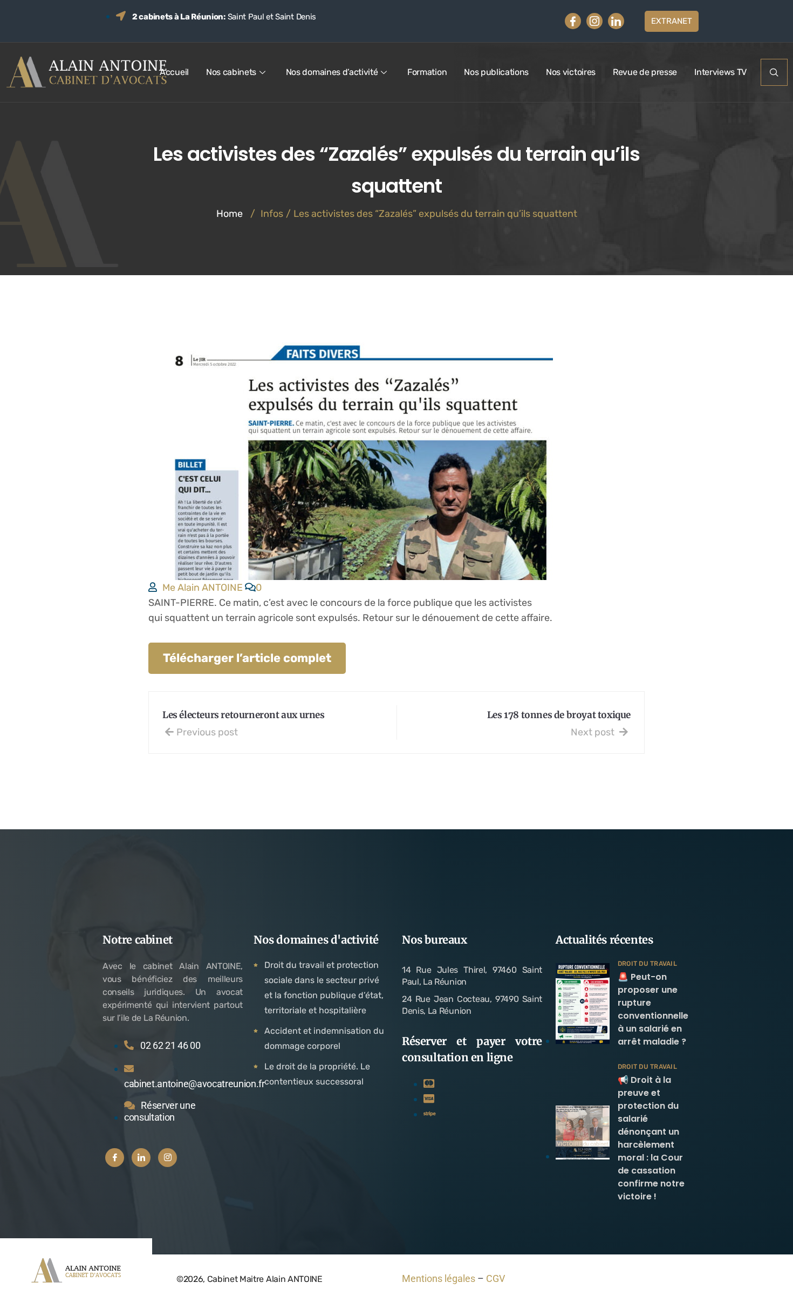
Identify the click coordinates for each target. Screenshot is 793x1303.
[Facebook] (573, 21)
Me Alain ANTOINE (202, 587)
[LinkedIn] (616, 21)
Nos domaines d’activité (332, 72)
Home (229, 214)
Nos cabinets (231, 72)
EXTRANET (671, 21)
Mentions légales (438, 1278)
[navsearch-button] (774, 72)
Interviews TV (720, 72)
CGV (495, 1278)
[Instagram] (594, 21)
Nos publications (496, 72)
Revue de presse (645, 72)
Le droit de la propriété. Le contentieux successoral (317, 1074)
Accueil (174, 72)
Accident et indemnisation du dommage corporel (324, 1038)
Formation (427, 72)
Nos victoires (571, 72)
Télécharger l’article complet (247, 658)
